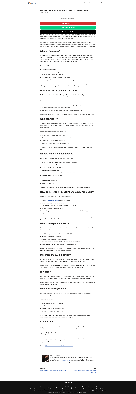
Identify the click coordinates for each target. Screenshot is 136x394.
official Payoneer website (52, 200)
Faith (98, 3)
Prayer (85, 3)
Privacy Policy (71, 392)
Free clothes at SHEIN (68, 32)
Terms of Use (78, 392)
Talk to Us (85, 392)
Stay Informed (104, 3)
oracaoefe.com (53, 392)
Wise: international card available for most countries (59, 346)
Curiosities (92, 3)
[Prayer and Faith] (32, 3)
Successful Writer (66, 360)
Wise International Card (68, 23)
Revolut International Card (68, 27)
